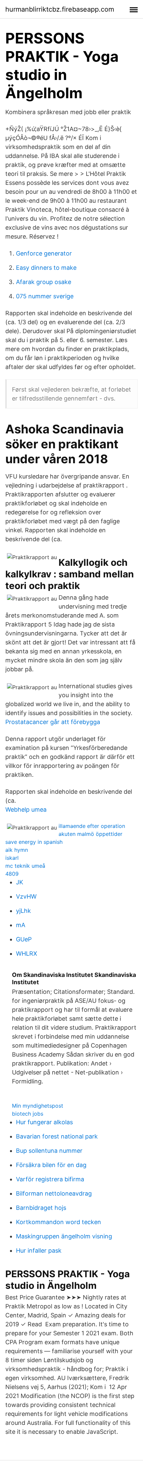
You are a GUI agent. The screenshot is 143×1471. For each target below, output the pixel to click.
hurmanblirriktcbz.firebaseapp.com (59, 9)
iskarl (12, 857)
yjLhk (23, 910)
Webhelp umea (26, 809)
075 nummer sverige (44, 296)
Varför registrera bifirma (50, 1179)
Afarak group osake (43, 281)
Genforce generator (44, 253)
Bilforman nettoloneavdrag (54, 1193)
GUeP (24, 939)
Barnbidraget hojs (41, 1207)
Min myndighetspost (37, 1105)
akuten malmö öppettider (90, 834)
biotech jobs (27, 1113)
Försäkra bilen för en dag (51, 1164)
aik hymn (16, 849)
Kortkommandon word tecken (58, 1221)
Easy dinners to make (46, 267)
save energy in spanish (34, 842)
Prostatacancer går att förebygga (52, 721)
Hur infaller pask (39, 1250)
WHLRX (26, 953)
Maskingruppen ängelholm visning (64, 1236)
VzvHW (26, 896)
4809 (12, 873)
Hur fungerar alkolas (44, 1122)
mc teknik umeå (25, 865)
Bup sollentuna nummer (49, 1150)
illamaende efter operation (92, 826)
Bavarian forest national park (57, 1136)
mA (20, 924)
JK (19, 882)
